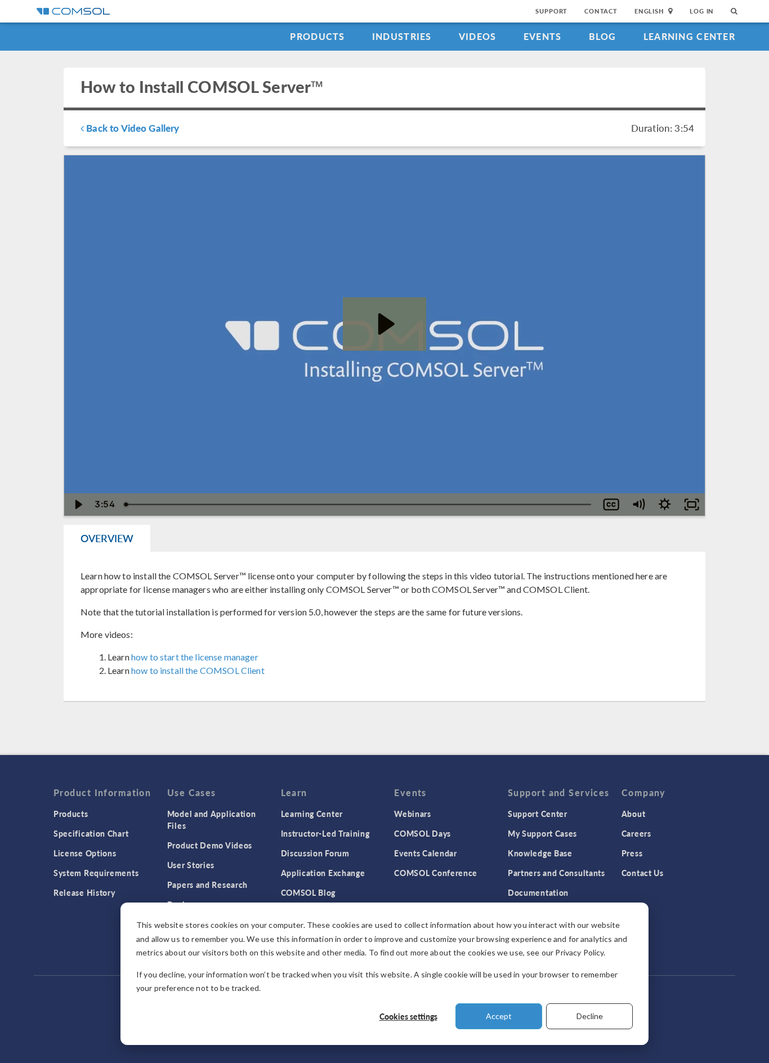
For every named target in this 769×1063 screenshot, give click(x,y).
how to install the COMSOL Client (198, 670)
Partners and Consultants (556, 872)
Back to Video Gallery (131, 128)
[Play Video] (77, 504)
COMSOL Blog (308, 892)
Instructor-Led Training (325, 833)
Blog (602, 36)
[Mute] (638, 504)
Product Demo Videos (209, 845)
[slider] (358, 504)
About (634, 813)
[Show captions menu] (611, 504)
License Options (85, 853)
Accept (499, 1016)
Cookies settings (408, 1016)
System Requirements (95, 872)
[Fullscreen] (691, 504)
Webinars (412, 813)
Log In (702, 11)
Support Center (537, 813)
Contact (601, 11)
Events (543, 36)
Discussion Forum (315, 853)
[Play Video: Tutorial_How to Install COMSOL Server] (384, 324)
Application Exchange (323, 872)
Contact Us (643, 872)
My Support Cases (542, 833)
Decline (589, 1016)
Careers (636, 833)
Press (632, 853)
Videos (478, 36)
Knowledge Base (540, 853)
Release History (84, 892)
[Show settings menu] (664, 504)
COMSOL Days (422, 833)
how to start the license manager (194, 656)
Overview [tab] (107, 538)
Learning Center (689, 36)
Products (317, 36)
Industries (402, 36)
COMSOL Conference (435, 872)
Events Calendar (425, 853)
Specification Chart (90, 833)
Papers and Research (207, 884)
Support (551, 11)
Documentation (538, 892)
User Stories (190, 864)
